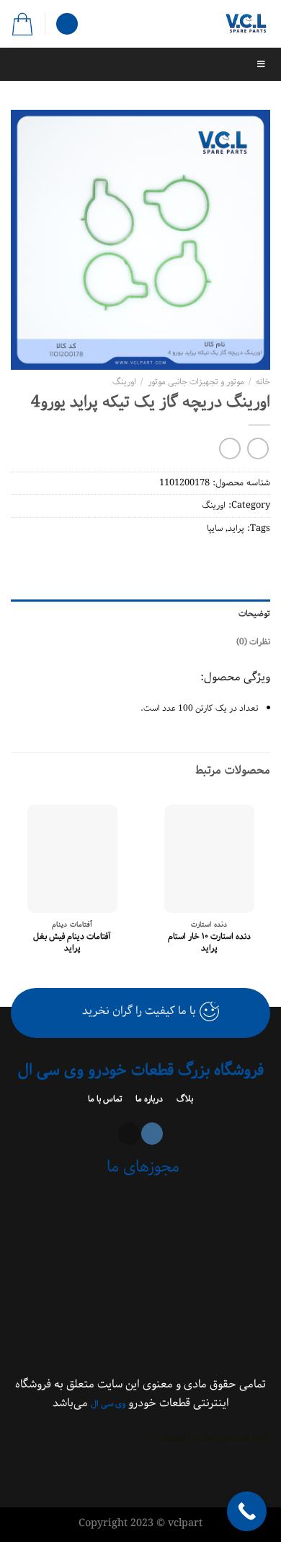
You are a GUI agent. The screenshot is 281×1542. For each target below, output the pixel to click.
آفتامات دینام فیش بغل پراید (72, 942)
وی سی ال (108, 1403)
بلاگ (183, 1098)
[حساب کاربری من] (67, 24)
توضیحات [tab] (254, 613)
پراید (236, 528)
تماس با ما (106, 1098)
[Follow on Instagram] (152, 1133)
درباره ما (148, 1098)
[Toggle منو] (140, 64)
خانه (263, 381)
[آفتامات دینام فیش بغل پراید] (72, 859)
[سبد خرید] (22, 24)
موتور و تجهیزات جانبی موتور (196, 381)
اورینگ (124, 381)
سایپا (215, 528)
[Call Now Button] (247, 1511)
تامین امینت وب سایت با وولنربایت (211, 1436)
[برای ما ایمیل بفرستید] (129, 1133)
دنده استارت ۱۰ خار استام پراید (209, 942)
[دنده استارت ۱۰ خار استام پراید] (209, 859)
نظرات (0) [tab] (253, 641)
